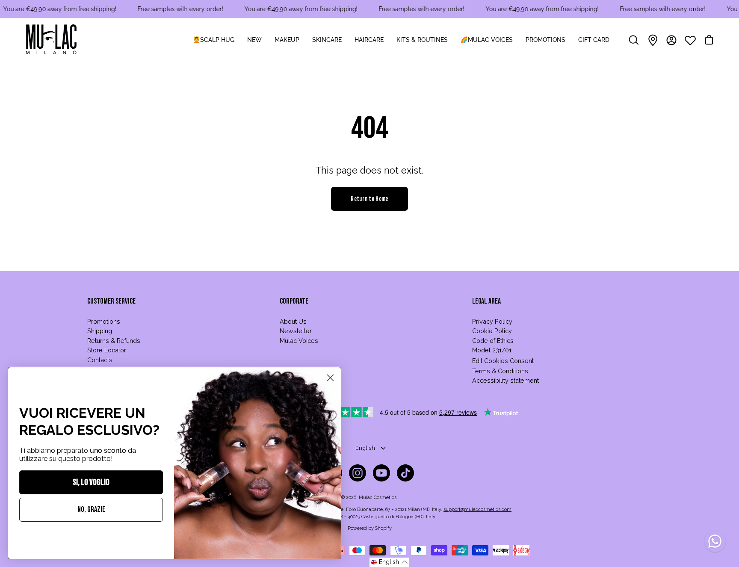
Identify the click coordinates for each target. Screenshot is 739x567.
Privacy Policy (492, 321)
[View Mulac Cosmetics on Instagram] (357, 472)
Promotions (103, 321)
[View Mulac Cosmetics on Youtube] (381, 472)
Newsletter (296, 330)
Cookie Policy (492, 330)
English (365, 448)
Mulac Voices (299, 340)
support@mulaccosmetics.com (477, 509)
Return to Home (369, 198)
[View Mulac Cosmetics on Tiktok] (405, 472)
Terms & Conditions (500, 371)
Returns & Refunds (113, 340)
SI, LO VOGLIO (91, 482)
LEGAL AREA (486, 301)
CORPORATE (294, 301)
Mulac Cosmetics (377, 497)
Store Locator (106, 350)
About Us (293, 321)
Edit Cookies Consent (503, 360)
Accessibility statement (505, 380)
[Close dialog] (330, 377)
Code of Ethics (493, 340)
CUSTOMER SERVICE (111, 301)
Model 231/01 (491, 350)
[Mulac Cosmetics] (51, 40)
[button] (389, 562)
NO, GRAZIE (91, 509)
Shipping (99, 330)
